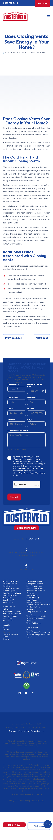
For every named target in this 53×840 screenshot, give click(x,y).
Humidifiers (7, 598)
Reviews (6, 639)
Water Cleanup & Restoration (38, 632)
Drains (29, 630)
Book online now (26, 527)
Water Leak (31, 621)
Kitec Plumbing (32, 598)
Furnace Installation (11, 588)
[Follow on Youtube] (26, 693)
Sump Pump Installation (36, 611)
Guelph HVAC (8, 600)
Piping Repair (31, 600)
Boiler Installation (10, 584)
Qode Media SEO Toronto (31, 794)
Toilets (29, 614)
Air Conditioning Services (13, 611)
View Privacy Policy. (27, 473)
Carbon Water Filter (34, 581)
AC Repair (7, 609)
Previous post (13, 337)
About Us (6, 625)
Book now (14, 824)
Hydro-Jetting (32, 595)
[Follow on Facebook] (33, 693)
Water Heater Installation (36, 616)
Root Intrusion (32, 627)
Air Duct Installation (11, 581)
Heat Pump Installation (12, 593)
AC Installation (9, 607)
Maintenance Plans (10, 634)
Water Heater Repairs (35, 618)
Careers (6, 630)
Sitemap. (12, 731)
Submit (14, 497)
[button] (26, 685)
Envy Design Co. (37, 800)
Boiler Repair (8, 586)
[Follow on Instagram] (19, 693)
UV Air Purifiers (8, 602)
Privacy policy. (23, 731)
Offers (5, 637)
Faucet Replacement (34, 588)
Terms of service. (37, 731)
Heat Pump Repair (10, 595)
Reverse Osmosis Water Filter (38, 605)
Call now (39, 826)
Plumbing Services (33, 602)
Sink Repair (31, 609)
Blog (4, 627)
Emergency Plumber (34, 584)
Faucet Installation (34, 586)
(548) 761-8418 (10, 3)
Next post (42, 337)
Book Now (42, 3)
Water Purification (33, 623)
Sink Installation (33, 607)
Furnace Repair (9, 591)
